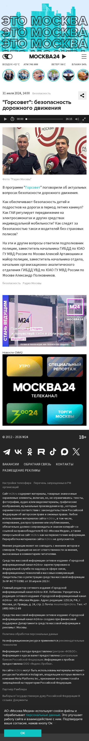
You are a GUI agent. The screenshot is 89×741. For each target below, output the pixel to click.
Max (64, 452)
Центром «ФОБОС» (64, 651)
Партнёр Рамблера (14, 689)
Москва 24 (44, 56)
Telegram (6, 452)
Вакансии (10, 464)
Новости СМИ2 (12, 352)
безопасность (11, 283)
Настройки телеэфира (16, 483)
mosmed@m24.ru (65, 604)
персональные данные (43, 715)
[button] (5, 119)
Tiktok (53, 452)
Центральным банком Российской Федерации (40, 658)
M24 (25, 437)
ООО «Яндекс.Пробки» (37, 664)
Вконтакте (18, 452)
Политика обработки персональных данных (30, 634)
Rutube (41, 452)
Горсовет (32, 187)
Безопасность (41, 93)
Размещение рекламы (21, 470)
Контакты (64, 464)
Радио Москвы (32, 283)
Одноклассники (30, 452)
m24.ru (13, 494)
